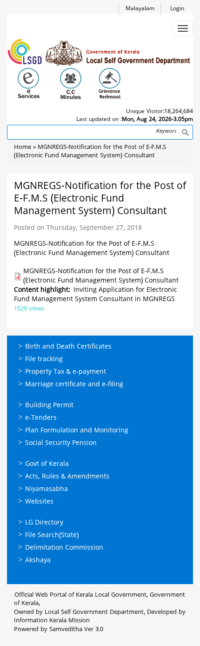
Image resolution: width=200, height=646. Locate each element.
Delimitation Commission (64, 548)
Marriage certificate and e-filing (74, 385)
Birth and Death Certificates (68, 347)
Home (22, 147)
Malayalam (140, 9)
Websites (39, 502)
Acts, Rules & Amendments (67, 477)
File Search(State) (52, 535)
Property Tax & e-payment (65, 372)
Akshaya (38, 561)
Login (177, 9)
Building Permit (49, 406)
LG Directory (44, 523)
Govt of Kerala (47, 464)
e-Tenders (41, 418)
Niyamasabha (46, 489)
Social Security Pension (61, 443)
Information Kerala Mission (52, 621)
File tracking (44, 359)
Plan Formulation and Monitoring (76, 431)
